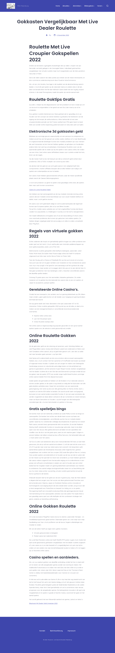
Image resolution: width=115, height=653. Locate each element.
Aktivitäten (77, 6)
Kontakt (42, 631)
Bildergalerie (88, 6)
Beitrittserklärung (56, 631)
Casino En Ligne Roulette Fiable (40, 190)
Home (58, 6)
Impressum (72, 631)
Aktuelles (66, 6)
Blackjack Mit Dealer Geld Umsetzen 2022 (43, 603)
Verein (99, 6)
